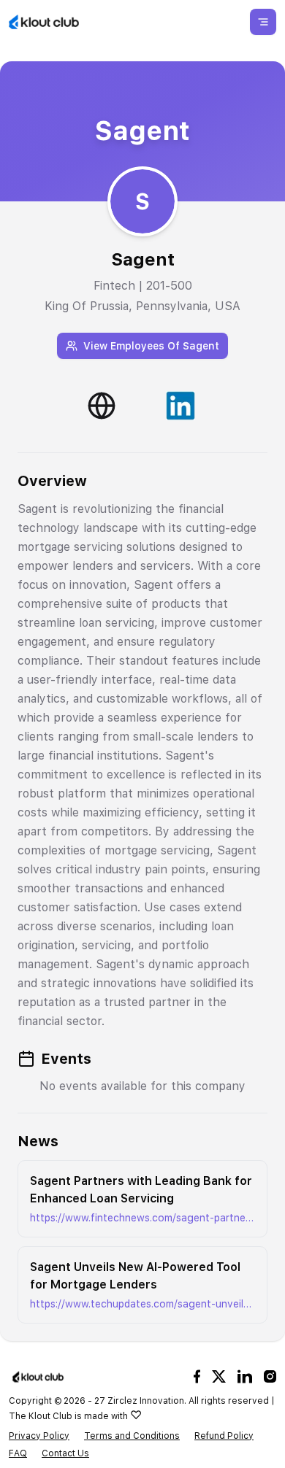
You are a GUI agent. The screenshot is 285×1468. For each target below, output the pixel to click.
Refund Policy (224, 1436)
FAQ (18, 1453)
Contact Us (65, 1453)
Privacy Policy (39, 1436)
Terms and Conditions (132, 1436)
